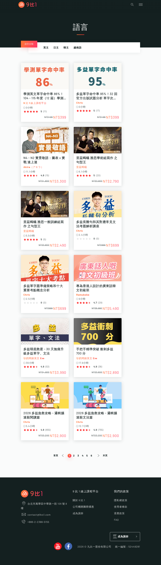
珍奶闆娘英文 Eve (33, 358)
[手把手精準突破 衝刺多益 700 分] (98, 333)
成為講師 (78, 513)
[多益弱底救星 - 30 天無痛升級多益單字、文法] (45, 333)
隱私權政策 (120, 500)
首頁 (55, 455)
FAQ (116, 520)
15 (47, 176)
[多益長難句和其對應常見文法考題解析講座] (98, 206)
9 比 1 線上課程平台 (35, 103)
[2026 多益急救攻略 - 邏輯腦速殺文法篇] (98, 397)
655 (48, 430)
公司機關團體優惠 (83, 507)
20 (98, 176)
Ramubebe (82, 295)
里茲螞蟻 (81, 167)
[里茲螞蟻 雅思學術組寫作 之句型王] (98, 142)
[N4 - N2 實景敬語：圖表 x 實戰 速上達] (45, 142)
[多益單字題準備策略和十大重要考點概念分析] (45, 270)
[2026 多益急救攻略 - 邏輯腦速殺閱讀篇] (45, 397)
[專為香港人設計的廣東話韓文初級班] (98, 270)
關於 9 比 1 (79, 500)
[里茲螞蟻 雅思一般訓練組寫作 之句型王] (45, 206)
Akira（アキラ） (33, 167)
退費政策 (119, 513)
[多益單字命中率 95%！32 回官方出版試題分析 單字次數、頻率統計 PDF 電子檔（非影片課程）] (98, 78)
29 (100, 303)
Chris (79, 103)
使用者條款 (120, 507)
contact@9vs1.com (39, 515)
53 (47, 367)
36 (100, 367)
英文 (46, 47)
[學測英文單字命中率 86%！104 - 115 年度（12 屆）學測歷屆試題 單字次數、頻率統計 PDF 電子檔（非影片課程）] (45, 78)
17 (98, 111)
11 (45, 112)
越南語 (78, 47)
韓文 (66, 47)
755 (101, 430)
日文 (56, 47)
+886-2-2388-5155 (38, 522)
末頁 (105, 455)
